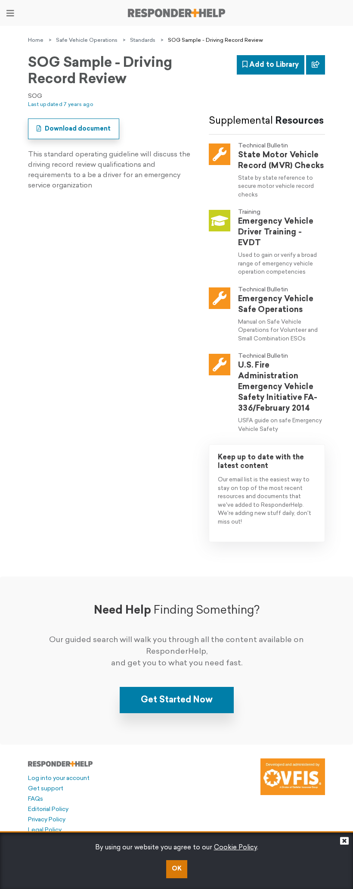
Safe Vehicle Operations (87, 40)
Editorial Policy (48, 809)
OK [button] (177, 869)
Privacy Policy (46, 820)
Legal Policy (45, 830)
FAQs (35, 799)
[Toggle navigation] (10, 13)
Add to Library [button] (273, 65)
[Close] (344, 843)
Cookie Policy (235, 848)
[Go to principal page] (176, 12)
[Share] (315, 65)
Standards (142, 40)
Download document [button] (77, 129)
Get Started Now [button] (177, 700)
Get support (45, 789)
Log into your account (59, 778)
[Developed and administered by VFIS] (292, 777)
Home (35, 40)
